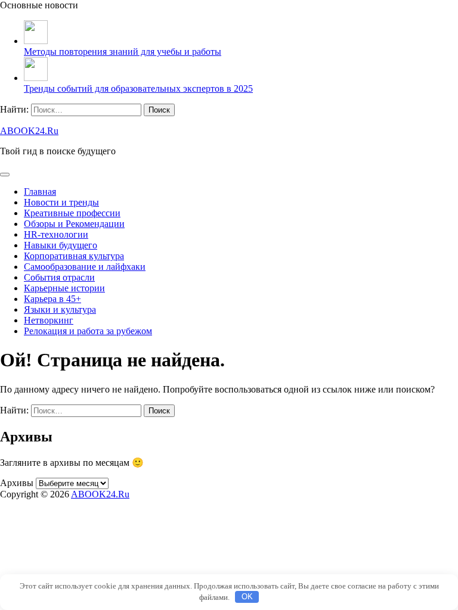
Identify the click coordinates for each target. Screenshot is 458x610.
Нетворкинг (48, 320)
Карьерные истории (64, 288)
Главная (40, 191)
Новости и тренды (61, 202)
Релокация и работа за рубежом (88, 331)
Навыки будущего (60, 245)
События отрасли (59, 277)
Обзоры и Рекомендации (74, 224)
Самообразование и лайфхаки (85, 267)
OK (247, 596)
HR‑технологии (56, 234)
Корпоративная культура (74, 256)
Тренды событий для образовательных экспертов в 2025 (138, 88)
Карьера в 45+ (52, 299)
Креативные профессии (72, 213)
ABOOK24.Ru (29, 131)
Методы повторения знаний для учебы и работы (122, 51)
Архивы (16, 483)
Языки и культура (60, 309)
